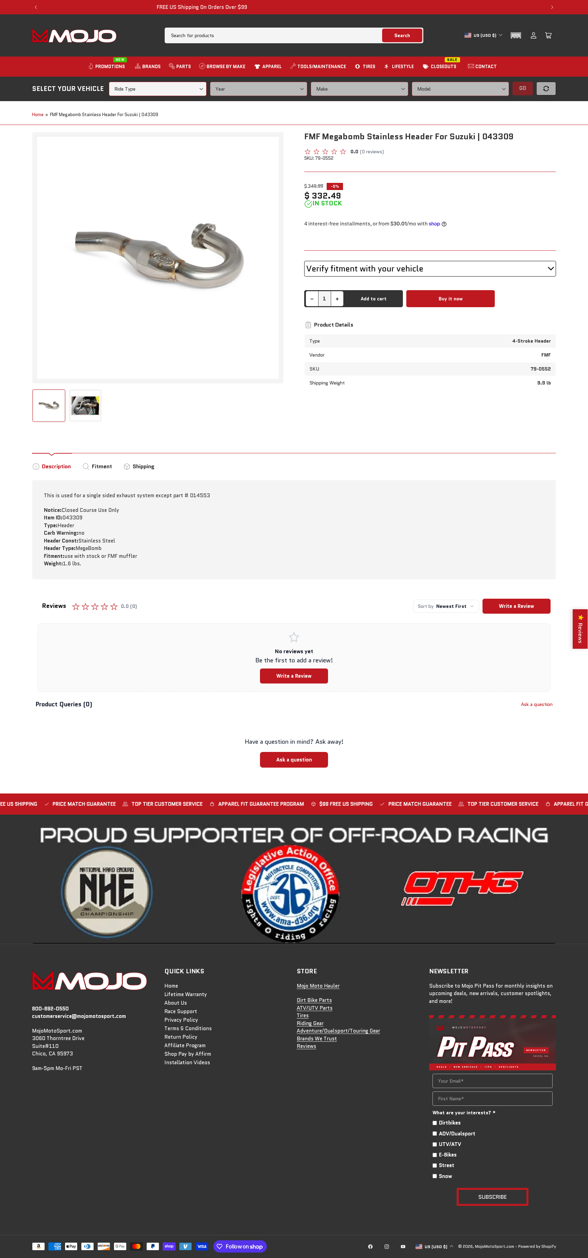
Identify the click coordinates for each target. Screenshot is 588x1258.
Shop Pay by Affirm (187, 1054)
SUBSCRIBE (492, 1197)
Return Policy (180, 1037)
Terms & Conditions (188, 1028)
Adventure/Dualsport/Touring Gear (338, 1031)
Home (38, 114)
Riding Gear (310, 1023)
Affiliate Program (185, 1045)
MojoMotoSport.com (494, 1246)
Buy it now (451, 298)
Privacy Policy (181, 1020)
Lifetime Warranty (185, 994)
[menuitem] (107, 67)
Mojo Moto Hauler (318, 986)
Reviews (306, 1046)
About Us (175, 1003)
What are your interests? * (464, 1112)
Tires (303, 1015)
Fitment (102, 466)
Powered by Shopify (537, 1246)
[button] (516, 35)
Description (56, 466)
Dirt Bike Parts (314, 1000)
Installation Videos (187, 1062)
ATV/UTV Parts (314, 1008)
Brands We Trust (317, 1038)
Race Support (180, 1011)
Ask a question (537, 704)
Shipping (143, 466)
